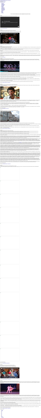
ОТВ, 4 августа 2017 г (5, 28)
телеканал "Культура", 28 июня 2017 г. (6, 128)
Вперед (2, 416)
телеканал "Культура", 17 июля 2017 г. (6, 82)
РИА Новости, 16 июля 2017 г (6, 108)
